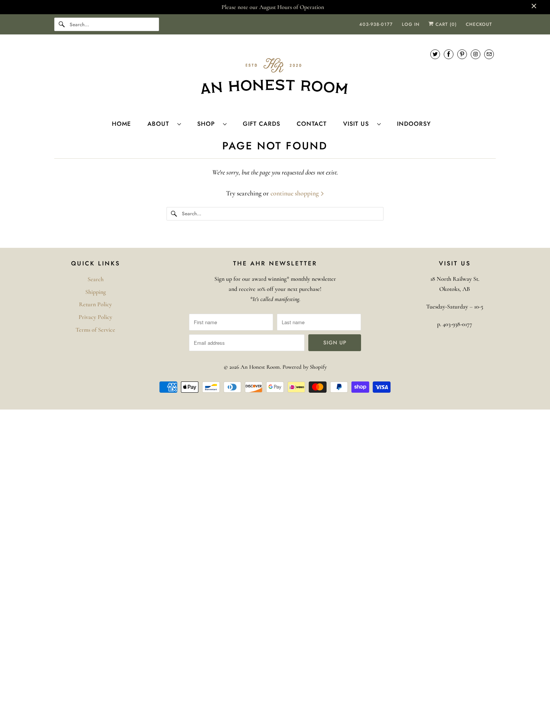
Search (96, 279)
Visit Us (358, 123)
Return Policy (95, 304)
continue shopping (295, 193)
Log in (410, 24)
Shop (208, 123)
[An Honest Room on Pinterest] (462, 54)
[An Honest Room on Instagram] (475, 54)
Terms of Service (95, 330)
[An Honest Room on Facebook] (448, 54)
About (160, 123)
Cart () (445, 24)
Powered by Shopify (304, 366)
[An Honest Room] (275, 76)
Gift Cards (261, 123)
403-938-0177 (376, 24)
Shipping (95, 292)
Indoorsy (414, 123)
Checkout (479, 24)
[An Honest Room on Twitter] (435, 54)
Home (121, 123)
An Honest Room (260, 366)
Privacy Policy (95, 317)
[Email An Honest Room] (489, 54)
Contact (312, 123)
